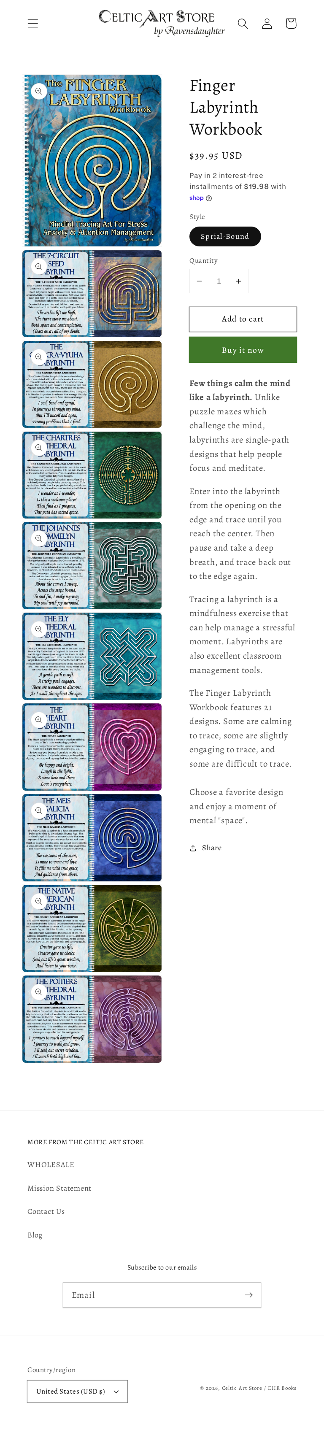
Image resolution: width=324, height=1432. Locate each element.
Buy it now (243, 350)
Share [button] (212, 848)
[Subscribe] (249, 1295)
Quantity (203, 260)
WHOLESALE (51, 1164)
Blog (35, 1235)
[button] (33, 23)
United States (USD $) (70, 1391)
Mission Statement (59, 1188)
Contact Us (46, 1211)
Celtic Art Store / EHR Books (259, 1387)
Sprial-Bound (225, 236)
